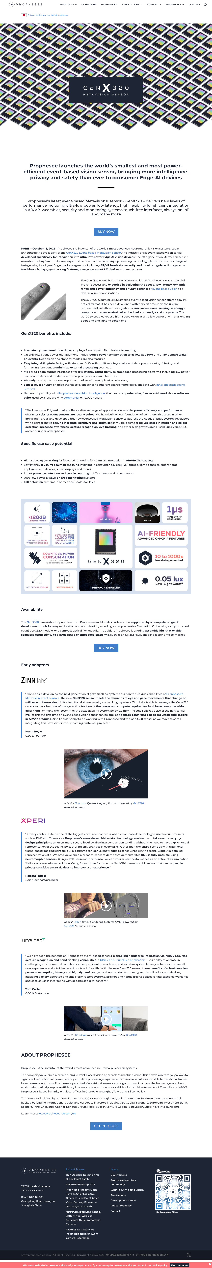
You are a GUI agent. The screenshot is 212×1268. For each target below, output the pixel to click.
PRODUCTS (67, 4)
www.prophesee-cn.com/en (57, 1113)
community (72, 397)
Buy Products (119, 1174)
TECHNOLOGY (109, 4)
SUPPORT (153, 4)
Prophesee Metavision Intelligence (81, 393)
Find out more (179, 1265)
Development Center (123, 1200)
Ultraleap (80, 1035)
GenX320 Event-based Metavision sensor (93, 252)
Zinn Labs (81, 803)
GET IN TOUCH (106, 1126)
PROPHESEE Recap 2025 (80, 1184)
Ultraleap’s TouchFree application (122, 960)
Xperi (77, 921)
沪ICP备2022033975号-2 (120, 1254)
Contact (115, 1211)
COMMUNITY (89, 4)
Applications (118, 1195)
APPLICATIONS (130, 4)
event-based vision (165, 288)
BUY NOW (106, 232)
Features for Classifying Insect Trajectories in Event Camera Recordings (82, 1233)
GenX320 (33, 622)
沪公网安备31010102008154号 (152, 1254)
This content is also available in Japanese (48, 15)
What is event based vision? (127, 1189)
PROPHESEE (173, 4)
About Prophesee (121, 1205)
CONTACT (194, 4)
